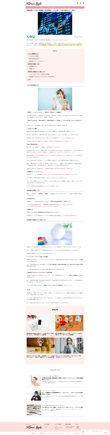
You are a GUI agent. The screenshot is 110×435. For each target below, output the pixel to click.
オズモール (57, 428)
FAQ (68, 433)
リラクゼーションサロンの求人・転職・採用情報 (69, 427)
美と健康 (77, 426)
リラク (46, 427)
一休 (56, 426)
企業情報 (32, 433)
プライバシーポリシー (50, 433)
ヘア (45, 426)
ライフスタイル (30, 7)
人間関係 (77, 427)
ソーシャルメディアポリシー (59, 433)
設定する (105, 432)
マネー (36, 7)
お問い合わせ (77, 433)
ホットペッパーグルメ (58, 427)
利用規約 (41, 433)
